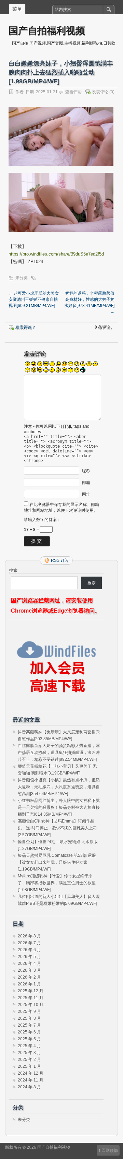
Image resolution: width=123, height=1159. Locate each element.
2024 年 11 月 (30, 1080)
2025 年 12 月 (30, 991)
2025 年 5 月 (29, 1039)
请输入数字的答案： (42, 519)
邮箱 (86, 482)
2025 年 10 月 (30, 1004)
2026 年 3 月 (29, 970)
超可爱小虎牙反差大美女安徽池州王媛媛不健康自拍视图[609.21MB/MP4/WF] (34, 299)
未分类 (21, 277)
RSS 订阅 (60, 560)
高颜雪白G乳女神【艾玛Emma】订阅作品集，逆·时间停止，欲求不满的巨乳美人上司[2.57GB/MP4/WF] (57, 828)
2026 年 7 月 (29, 943)
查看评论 (73, 92)
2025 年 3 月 (29, 1052)
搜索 (13, 570)
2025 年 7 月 (29, 1025)
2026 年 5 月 (29, 956)
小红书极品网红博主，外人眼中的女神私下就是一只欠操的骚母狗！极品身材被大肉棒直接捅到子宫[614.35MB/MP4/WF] (59, 807)
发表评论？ (25, 327)
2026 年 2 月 (29, 977)
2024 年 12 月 (30, 1073)
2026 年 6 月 (29, 949)
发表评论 (100, 92)
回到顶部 (109, 1150)
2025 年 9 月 (29, 1011)
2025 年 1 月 (29, 1066)
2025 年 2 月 (29, 1059)
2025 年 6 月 (29, 1032)
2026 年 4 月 (29, 963)
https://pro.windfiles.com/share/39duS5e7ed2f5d (56, 254)
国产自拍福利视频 (47, 30)
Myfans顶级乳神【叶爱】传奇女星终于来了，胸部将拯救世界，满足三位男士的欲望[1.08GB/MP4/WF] (57, 883)
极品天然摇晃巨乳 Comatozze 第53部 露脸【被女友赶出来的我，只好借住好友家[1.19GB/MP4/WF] (57, 862)
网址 (86, 494)
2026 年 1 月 (29, 984)
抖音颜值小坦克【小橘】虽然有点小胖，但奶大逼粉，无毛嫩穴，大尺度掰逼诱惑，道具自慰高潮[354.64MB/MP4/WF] (59, 787)
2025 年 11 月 (30, 997)
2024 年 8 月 (29, 1087)
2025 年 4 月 (29, 1045)
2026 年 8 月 (29, 936)
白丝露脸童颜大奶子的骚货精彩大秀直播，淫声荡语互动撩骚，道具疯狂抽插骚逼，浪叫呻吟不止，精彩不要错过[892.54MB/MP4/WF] (59, 752)
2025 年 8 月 (29, 1018)
